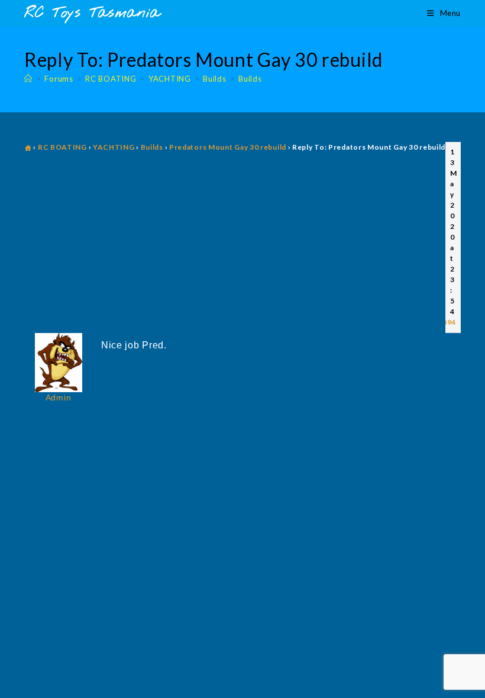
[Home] (28, 78)
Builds (249, 78)
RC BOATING (62, 147)
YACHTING (114, 147)
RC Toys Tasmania (92, 13)
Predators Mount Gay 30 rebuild (227, 147)
